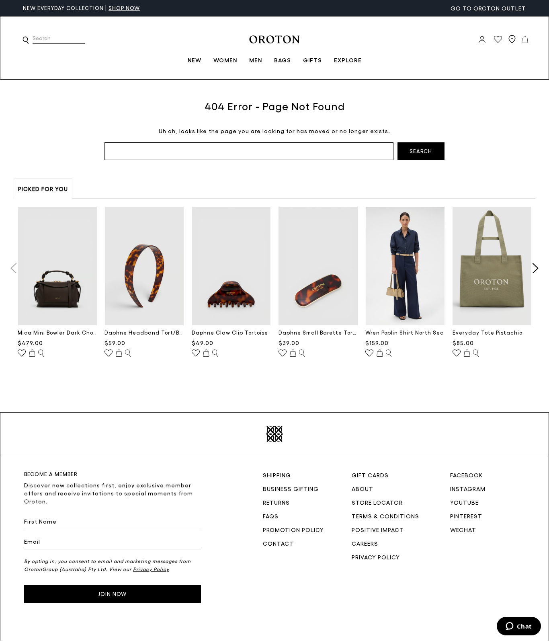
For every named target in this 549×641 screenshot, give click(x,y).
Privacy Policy (376, 557)
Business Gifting (291, 488)
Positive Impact (378, 529)
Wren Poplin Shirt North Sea (404, 332)
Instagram (467, 488)
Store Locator (377, 502)
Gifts (312, 60)
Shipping (277, 475)
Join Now (112, 594)
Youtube (464, 502)
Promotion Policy (293, 529)
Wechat (463, 529)
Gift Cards (370, 475)
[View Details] (41, 353)
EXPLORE (348, 60)
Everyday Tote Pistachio (487, 332)
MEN (255, 60)
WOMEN (225, 60)
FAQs (271, 516)
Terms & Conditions (385, 516)
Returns (276, 502)
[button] (26, 40)
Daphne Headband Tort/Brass (144, 332)
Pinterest (466, 516)
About (362, 488)
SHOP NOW (84, 8)
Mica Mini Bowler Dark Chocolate (57, 332)
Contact (278, 543)
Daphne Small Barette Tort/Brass (318, 332)
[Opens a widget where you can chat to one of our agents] (518, 627)
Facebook (466, 475)
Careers (365, 543)
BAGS (282, 60)
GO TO (488, 8)
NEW (194, 60)
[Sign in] (482, 39)
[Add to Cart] (32, 353)
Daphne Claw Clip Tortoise (230, 332)
